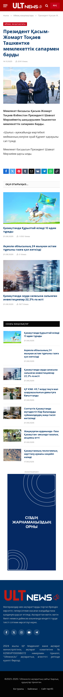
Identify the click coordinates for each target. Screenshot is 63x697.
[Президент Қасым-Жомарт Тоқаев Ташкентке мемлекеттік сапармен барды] (31, 85)
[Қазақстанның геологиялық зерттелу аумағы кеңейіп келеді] (12, 455)
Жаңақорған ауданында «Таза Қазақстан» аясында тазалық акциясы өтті (41, 434)
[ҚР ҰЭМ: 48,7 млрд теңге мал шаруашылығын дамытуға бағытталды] (12, 393)
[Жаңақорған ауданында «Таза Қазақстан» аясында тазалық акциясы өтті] (12, 435)
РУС (55, 6)
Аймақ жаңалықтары (15, 24)
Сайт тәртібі (47, 689)
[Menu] (5, 5)
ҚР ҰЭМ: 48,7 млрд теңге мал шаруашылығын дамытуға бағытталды (41, 392)
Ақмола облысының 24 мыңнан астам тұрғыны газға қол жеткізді (41, 353)
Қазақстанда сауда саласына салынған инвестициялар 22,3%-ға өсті (41, 372)
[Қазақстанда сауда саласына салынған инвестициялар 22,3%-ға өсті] (31, 276)
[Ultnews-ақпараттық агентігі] (27, 6)
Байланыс (33, 689)
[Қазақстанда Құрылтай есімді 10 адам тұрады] (31, 208)
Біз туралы (18, 689)
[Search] (47, 5)
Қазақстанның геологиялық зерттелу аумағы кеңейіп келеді (41, 454)
